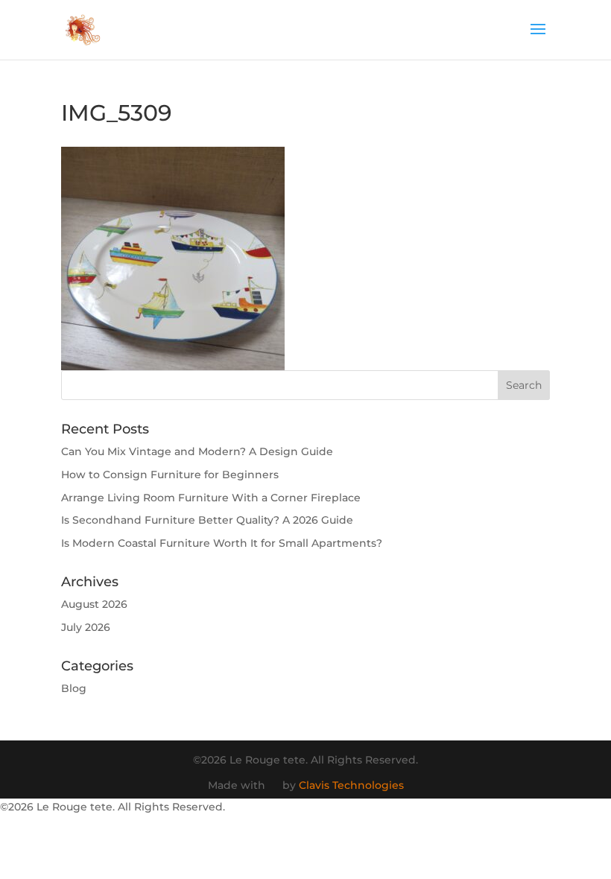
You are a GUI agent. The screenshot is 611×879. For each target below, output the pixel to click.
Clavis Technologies (351, 785)
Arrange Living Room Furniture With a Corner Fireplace (211, 497)
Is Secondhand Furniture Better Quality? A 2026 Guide (207, 520)
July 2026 (85, 627)
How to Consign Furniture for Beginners (170, 474)
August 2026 (94, 604)
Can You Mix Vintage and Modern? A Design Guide (197, 451)
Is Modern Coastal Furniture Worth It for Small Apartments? (221, 543)
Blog (73, 688)
